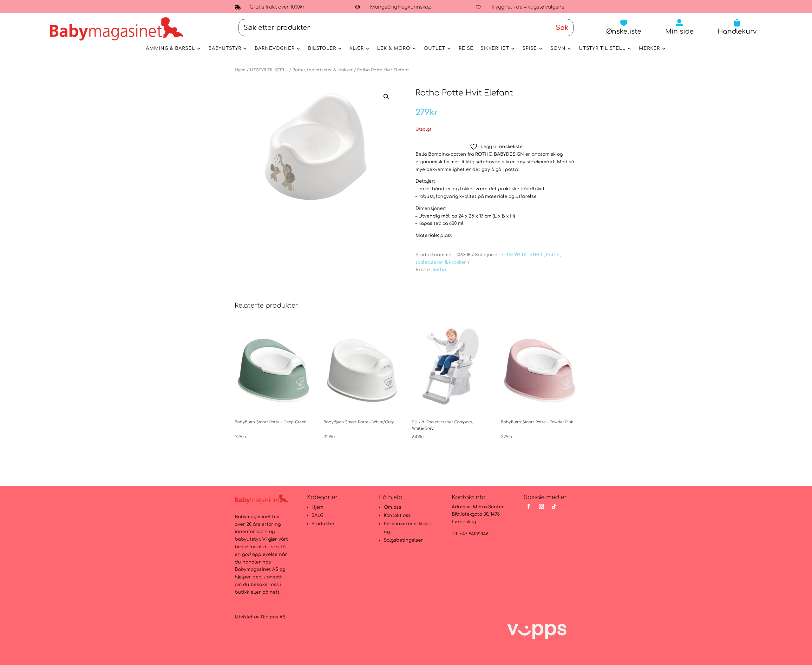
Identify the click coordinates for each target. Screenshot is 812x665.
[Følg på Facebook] (529, 506)
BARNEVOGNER (275, 48)
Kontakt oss (397, 515)
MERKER (649, 48)
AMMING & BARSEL (170, 48)
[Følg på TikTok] (554, 506)
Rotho (439, 269)
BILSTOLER (322, 48)
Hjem (240, 70)
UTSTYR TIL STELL (602, 48)
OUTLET (434, 48)
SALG (317, 515)
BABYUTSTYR (224, 48)
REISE (466, 48)
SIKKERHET (495, 48)
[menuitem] (623, 27)
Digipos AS (273, 617)
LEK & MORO (393, 48)
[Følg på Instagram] (541, 506)
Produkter (323, 523)
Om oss (392, 507)
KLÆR (357, 48)
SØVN (558, 48)
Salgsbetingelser (403, 540)
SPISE (529, 48)
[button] (386, 96)
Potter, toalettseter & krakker (322, 70)
